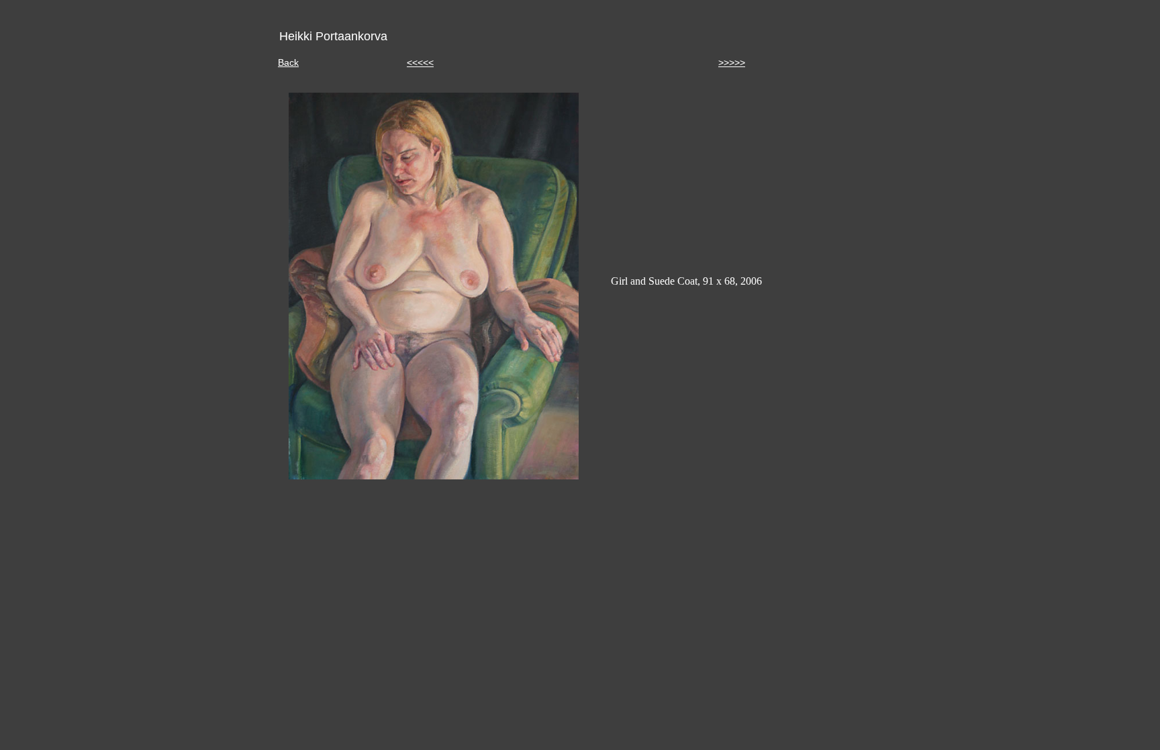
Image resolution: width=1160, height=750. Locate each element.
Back (288, 62)
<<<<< (420, 62)
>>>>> (731, 62)
